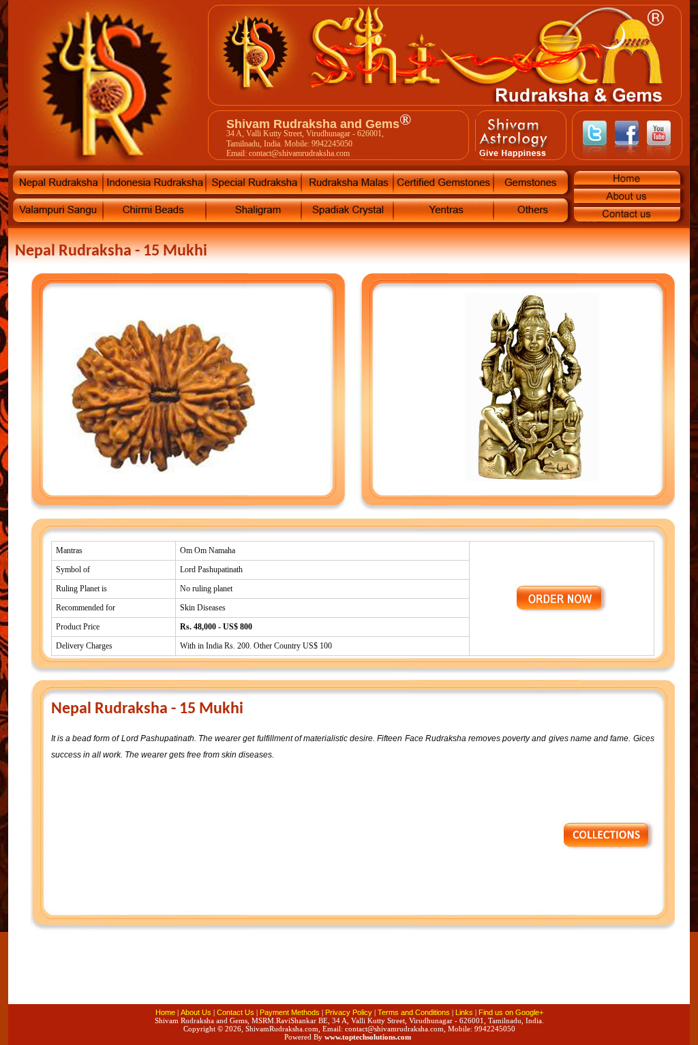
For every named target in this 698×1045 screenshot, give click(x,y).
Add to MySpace (389, 978)
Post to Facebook (103, 978)
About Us (196, 1012)
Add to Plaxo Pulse (553, 978)
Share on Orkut (430, 978)
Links (464, 1012)
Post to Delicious (144, 978)
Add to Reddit (594, 978)
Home (165, 1012)
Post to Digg (349, 978)
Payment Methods (290, 1012)
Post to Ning (471, 978)
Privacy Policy (348, 1012)
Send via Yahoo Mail (635, 978)
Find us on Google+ (511, 1012)
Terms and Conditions (414, 1012)
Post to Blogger (512, 978)
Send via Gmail (185, 978)
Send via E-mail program (267, 978)
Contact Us (235, 1012)
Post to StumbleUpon (226, 978)
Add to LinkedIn (308, 978)
